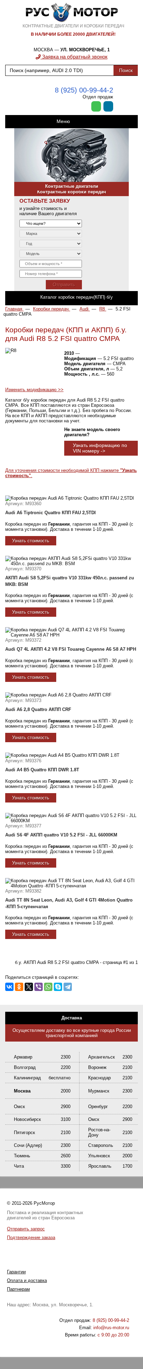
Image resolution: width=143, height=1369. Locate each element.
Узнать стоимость (30, 540)
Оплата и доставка (27, 1280)
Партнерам (18, 1289)
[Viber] (38, 987)
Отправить (64, 284)
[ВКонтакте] (9, 987)
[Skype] (58, 987)
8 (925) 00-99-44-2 (84, 90)
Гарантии (16, 1271)
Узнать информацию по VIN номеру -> (100, 448)
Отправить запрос (26, 1228)
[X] (29, 987)
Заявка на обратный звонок (74, 57)
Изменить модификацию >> (34, 389)
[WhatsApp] (48, 987)
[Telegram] (68, 987)
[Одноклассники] (19, 987)
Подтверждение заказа (31, 1237)
